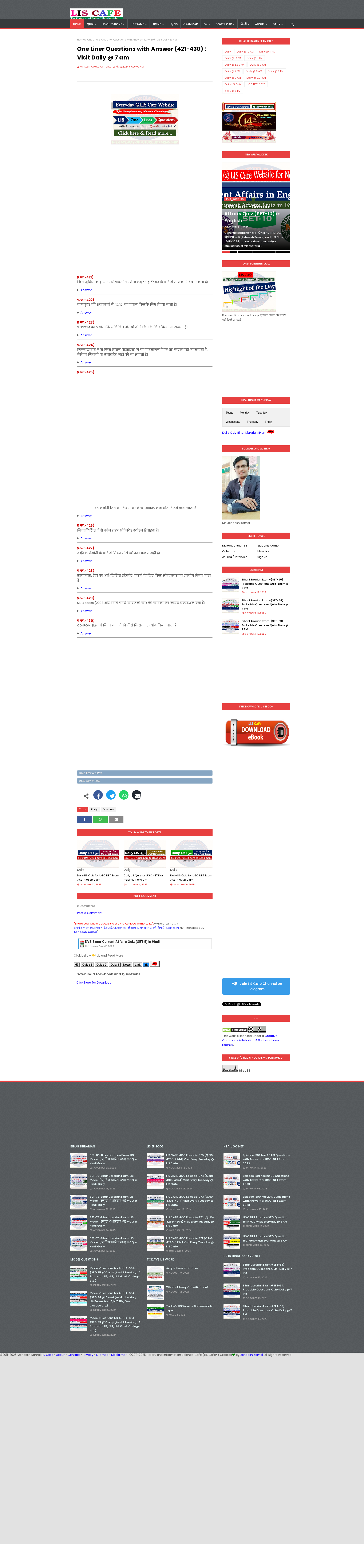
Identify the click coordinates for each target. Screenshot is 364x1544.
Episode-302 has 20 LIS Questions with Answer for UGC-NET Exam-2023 (266, 1159)
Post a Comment (90, 913)
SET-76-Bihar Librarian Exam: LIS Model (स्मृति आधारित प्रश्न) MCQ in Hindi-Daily (113, 1242)
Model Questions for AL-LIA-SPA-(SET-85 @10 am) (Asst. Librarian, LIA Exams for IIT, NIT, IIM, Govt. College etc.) (115, 1274)
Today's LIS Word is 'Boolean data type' (189, 1308)
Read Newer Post (89, 780)
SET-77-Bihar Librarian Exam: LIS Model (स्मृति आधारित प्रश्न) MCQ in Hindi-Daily (113, 1221)
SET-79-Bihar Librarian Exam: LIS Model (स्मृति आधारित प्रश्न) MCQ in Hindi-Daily (113, 1180)
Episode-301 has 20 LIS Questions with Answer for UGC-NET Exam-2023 (266, 1180)
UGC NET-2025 (256, 84)
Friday (269, 421)
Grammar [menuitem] (190, 24)
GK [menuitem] (205, 24)
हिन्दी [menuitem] (243, 24)
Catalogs (228, 551)
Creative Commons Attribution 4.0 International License (251, 1040)
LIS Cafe (47, 1355)
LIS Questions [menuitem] (112, 24)
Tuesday (261, 412)
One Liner (93, 39)
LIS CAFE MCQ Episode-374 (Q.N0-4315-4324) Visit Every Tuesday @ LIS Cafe (190, 1180)
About (60, 1355)
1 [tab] (226, 252)
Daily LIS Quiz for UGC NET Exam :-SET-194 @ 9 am (145, 877)
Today (229, 412)
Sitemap (102, 1355)
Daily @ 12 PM (233, 58)
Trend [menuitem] (157, 24)
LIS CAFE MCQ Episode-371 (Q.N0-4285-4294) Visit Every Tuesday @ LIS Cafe (190, 1242)
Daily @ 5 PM (254, 58)
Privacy (88, 1355)
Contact (74, 1355)
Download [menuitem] (224, 24)
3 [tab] (241, 252)
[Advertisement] (145, 183)
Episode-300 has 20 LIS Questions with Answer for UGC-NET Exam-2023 (266, 1201)
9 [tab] (286, 252)
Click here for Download (93, 982)
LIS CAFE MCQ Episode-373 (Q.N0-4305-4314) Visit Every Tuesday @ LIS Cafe (190, 1201)
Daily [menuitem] (276, 24)
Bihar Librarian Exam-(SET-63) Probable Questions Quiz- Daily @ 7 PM (265, 625)
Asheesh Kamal (251, 1355)
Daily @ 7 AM (258, 64)
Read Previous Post (90, 773)
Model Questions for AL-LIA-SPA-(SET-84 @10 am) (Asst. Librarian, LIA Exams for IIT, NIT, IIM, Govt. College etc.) (113, 1299)
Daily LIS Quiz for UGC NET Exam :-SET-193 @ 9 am (191, 877)
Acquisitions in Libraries (182, 1268)
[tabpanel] (256, 207)
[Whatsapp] (123, 797)
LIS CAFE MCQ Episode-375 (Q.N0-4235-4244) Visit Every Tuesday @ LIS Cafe (190, 1159)
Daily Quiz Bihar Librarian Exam (244, 433)
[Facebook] (98, 797)
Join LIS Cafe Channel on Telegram (260, 986)
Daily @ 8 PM (276, 71)
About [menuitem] (260, 24)
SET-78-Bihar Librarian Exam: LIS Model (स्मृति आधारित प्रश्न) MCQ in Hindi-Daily (113, 1201)
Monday (245, 412)
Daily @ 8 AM (254, 71)
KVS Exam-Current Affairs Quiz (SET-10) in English (252, 214)
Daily (94, 809)
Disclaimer (119, 1355)
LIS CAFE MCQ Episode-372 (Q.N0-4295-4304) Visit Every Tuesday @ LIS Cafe (190, 1221)
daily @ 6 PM (233, 91)
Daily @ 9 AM (233, 78)
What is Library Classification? (187, 1287)
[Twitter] (111, 797)
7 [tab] (272, 252)
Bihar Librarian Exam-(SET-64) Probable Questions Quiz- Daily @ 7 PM (265, 604)
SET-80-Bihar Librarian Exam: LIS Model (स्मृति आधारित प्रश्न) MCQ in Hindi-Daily (113, 1159)
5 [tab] (256, 252)
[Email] (136, 797)
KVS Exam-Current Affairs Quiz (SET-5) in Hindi (122, 942)
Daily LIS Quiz (233, 84)
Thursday (252, 421)
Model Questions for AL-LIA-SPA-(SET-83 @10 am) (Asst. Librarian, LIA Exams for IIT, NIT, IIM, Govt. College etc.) (115, 1324)
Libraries (263, 551)
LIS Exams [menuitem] (137, 24)
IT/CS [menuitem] (174, 24)
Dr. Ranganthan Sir (234, 546)
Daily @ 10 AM (245, 51)
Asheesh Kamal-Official (95, 66)
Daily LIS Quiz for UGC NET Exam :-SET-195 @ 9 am (98, 877)
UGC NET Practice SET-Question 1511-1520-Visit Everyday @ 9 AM (265, 1219)
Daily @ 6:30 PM (234, 64)
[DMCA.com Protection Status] (235, 1031)
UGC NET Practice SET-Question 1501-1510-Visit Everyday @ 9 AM (265, 1238)
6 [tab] (264, 252)
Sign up (262, 557)
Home (81, 39)
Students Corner (268, 546)
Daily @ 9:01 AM (256, 78)
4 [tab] (249, 252)
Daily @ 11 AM (267, 51)
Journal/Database (235, 557)
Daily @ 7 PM (232, 71)
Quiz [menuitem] (90, 24)
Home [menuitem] (77, 24)
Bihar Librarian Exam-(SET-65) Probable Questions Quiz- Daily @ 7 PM (265, 584)
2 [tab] (233, 252)
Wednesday (233, 421)
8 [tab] (279, 252)
